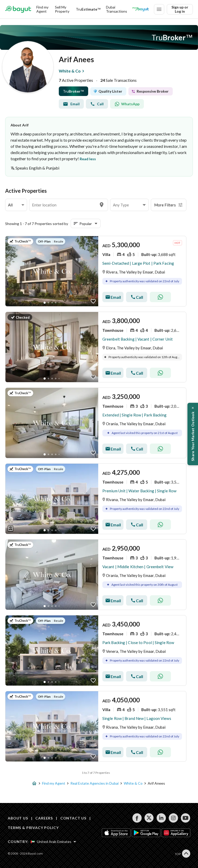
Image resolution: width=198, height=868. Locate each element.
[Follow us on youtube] (185, 818)
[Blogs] (140, 9)
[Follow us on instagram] (173, 818)
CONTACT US (73, 818)
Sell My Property (62, 9)
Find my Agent (42, 9)
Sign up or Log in (179, 9)
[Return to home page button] (18, 9)
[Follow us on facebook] (137, 818)
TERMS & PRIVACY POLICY (33, 827)
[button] (16, 205)
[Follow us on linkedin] (161, 818)
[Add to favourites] (93, 301)
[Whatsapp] (160, 297)
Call (100, 104)
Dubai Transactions (116, 9)
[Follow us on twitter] (149, 818)
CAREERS (44, 818)
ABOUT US (18, 818)
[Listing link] (51, 271)
